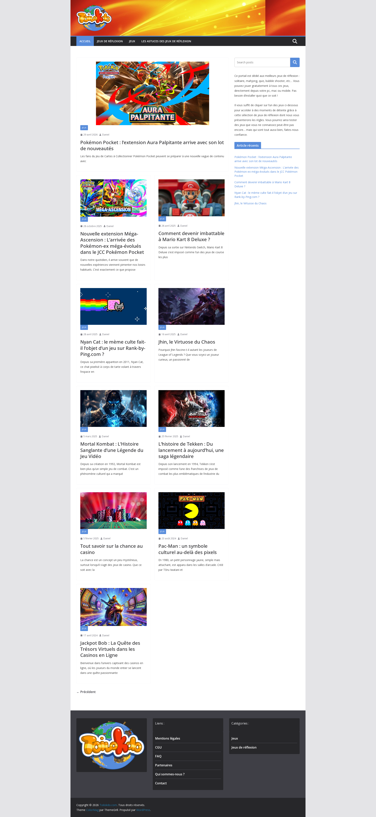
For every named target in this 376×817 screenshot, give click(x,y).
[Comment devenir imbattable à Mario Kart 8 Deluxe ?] (191, 197)
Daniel (105, 134)
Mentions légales (167, 738)
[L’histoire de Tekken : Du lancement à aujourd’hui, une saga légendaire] (191, 408)
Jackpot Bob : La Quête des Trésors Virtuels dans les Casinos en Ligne (110, 649)
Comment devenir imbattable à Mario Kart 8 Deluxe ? (191, 236)
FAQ (158, 756)
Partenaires (163, 765)
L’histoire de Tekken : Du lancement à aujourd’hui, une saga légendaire (191, 450)
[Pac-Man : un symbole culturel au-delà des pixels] (191, 510)
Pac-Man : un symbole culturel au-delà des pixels (187, 549)
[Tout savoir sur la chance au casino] (113, 510)
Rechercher (295, 62)
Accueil (85, 41)
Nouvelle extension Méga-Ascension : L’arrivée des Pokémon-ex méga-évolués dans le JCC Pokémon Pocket (112, 242)
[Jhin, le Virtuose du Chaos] (191, 306)
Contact (161, 783)
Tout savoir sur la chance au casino (111, 549)
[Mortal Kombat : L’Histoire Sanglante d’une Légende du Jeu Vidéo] (113, 408)
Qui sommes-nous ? (169, 774)
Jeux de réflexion (110, 41)
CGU (158, 747)
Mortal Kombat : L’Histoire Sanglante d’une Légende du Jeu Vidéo (111, 450)
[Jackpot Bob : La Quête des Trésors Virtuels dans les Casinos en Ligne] (113, 607)
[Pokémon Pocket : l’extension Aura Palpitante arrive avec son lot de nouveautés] (152, 93)
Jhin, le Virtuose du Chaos (186, 341)
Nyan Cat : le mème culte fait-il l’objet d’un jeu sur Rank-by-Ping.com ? (113, 347)
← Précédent (86, 692)
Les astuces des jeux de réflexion (166, 41)
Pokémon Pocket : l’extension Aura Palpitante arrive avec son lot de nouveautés (152, 145)
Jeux (132, 41)
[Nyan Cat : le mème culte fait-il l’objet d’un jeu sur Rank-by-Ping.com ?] (113, 306)
